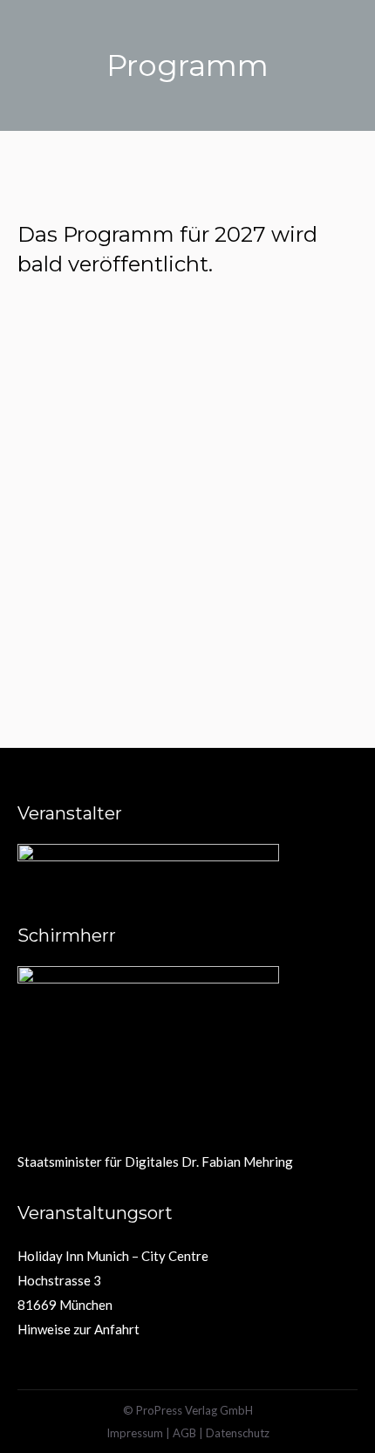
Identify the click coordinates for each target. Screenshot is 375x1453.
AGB (184, 1433)
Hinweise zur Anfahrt (78, 1329)
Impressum (134, 1433)
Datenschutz (237, 1433)
